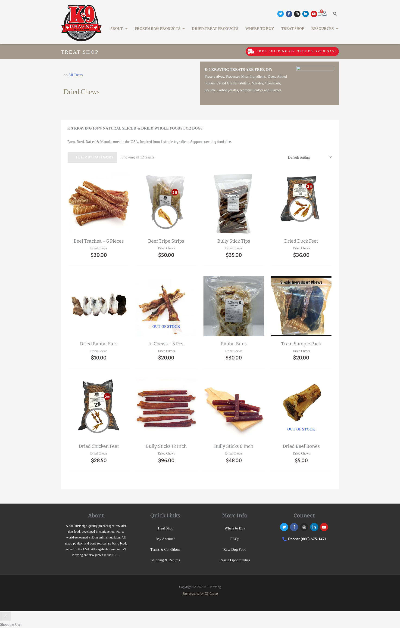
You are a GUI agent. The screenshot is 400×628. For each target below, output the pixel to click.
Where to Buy (259, 29)
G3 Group (211, 593)
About (116, 29)
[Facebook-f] (289, 14)
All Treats (75, 75)
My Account (165, 539)
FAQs (234, 539)
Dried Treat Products (215, 29)
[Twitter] (280, 14)
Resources (322, 29)
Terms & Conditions (165, 549)
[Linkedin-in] (305, 14)
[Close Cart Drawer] (5, 616)
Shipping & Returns (165, 560)
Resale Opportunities (234, 560)
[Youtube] (314, 14)
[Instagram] (297, 14)
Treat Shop (292, 29)
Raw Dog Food (234, 549)
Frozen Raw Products (157, 29)
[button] (335, 14)
